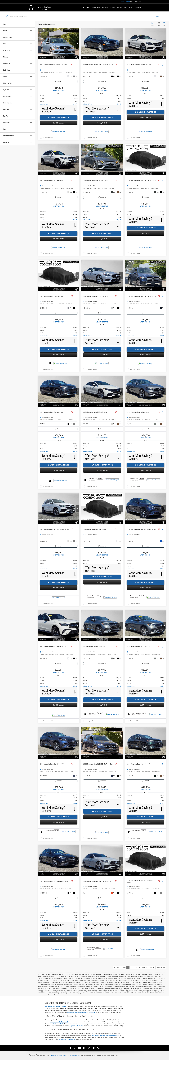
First (117, 967)
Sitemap (59, 1055)
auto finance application (66, 1039)
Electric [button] (119, 7)
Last (151, 967)
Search (157, 16)
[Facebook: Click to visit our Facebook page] (70, 1048)
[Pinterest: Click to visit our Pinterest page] (84, 1048)
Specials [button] (113, 7)
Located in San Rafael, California (56, 1006)
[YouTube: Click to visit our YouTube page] (79, 1048)
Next (144, 967)
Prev (123, 967)
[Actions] (75, 65)
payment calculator (75, 1025)
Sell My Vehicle (58, 123)
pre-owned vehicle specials (59, 1022)
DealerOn (54, 1055)
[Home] (83, 7)
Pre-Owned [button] (105, 7)
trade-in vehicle (58, 1024)
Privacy (65, 1055)
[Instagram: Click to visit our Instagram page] (89, 1048)
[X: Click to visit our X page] (75, 1048)
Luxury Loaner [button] (95, 7)
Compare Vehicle (48, 137)
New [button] (87, 7)
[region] (58, 100)
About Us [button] (138, 7)
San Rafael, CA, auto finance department (105, 1035)
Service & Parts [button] (128, 7)
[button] (77, 43)
